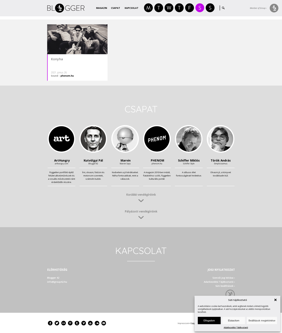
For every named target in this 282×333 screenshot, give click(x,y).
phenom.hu (67, 75)
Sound (54, 75)
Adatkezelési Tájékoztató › (219, 281)
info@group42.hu (57, 281)
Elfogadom (209, 320)
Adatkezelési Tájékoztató (236, 327)
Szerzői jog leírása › (223, 277)
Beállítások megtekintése (262, 320)
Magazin (101, 7)
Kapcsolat (131, 7)
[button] (275, 299)
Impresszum (183, 323)
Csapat (115, 7)
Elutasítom (233, 320)
